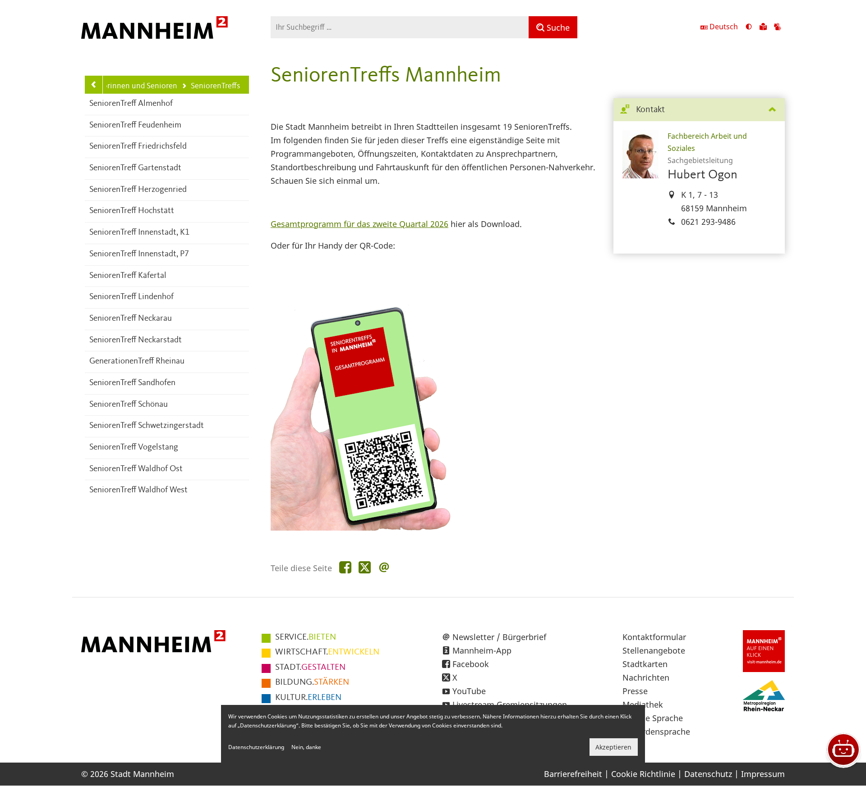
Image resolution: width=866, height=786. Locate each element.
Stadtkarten (645, 664)
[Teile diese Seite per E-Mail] (384, 567)
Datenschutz (708, 773)
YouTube (469, 691)
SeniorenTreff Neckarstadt (135, 340)
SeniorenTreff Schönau (128, 404)
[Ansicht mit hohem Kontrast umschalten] (748, 27)
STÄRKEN (312, 682)
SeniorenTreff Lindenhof (131, 297)
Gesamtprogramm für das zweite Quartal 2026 (359, 223)
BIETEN (305, 637)
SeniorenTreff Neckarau (130, 318)
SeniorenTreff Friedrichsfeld (138, 146)
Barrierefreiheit (573, 773)
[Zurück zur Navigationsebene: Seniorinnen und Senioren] (94, 85)
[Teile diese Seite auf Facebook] (345, 567)
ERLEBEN (308, 697)
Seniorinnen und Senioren (132, 86)
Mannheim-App (481, 650)
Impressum (763, 773)
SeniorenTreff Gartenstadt (135, 168)
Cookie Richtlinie (643, 773)
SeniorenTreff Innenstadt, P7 (139, 254)
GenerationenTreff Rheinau (136, 361)
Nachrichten (645, 677)
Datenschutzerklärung (256, 747)
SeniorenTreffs (211, 86)
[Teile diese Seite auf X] (365, 567)
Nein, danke (306, 747)
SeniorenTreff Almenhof (131, 104)
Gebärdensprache (656, 731)
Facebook (470, 664)
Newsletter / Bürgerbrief (499, 637)
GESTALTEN (310, 667)
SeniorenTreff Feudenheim (135, 125)
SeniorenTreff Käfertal (127, 276)
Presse (635, 691)
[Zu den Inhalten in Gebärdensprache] (777, 27)
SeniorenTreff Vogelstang (133, 447)
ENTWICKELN (327, 652)
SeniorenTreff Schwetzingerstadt (146, 426)
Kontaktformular (654, 637)
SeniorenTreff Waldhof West (138, 490)
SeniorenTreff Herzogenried (138, 190)
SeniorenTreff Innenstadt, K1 (139, 232)
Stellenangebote (653, 650)
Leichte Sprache (652, 718)
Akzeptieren (613, 747)
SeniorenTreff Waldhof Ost (136, 469)
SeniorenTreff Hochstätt (131, 211)
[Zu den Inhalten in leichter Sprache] (763, 27)
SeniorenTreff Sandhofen (132, 383)
